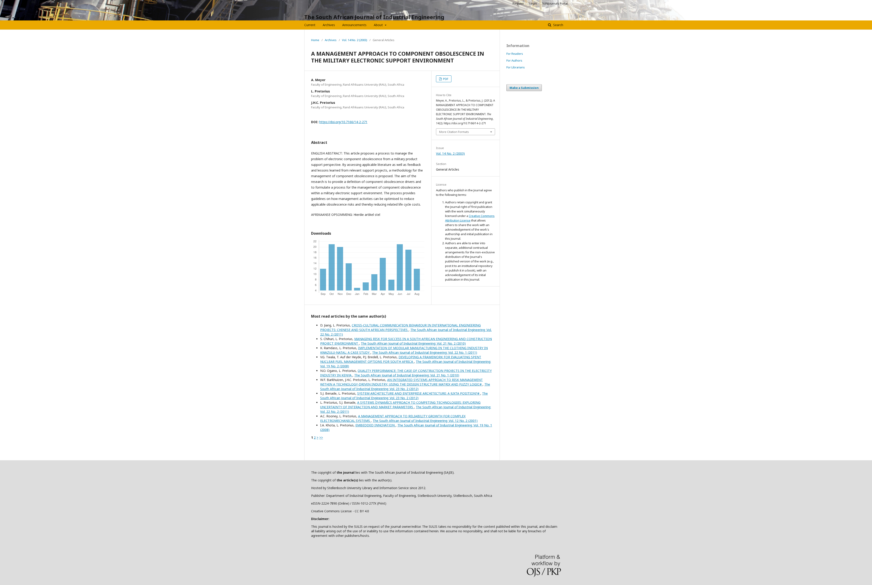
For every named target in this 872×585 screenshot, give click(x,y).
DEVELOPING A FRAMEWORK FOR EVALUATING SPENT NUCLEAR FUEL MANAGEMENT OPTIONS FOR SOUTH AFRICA (400, 359)
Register (518, 3)
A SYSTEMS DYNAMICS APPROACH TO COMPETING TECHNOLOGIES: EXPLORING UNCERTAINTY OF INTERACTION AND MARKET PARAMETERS (400, 404)
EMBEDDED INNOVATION (375, 425)
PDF (445, 79)
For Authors (514, 60)
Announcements (354, 25)
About (379, 25)
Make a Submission (524, 88)
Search (557, 25)
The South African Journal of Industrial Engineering (374, 17)
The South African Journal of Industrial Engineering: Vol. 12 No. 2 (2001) (425, 420)
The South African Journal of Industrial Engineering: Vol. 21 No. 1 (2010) (406, 375)
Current (309, 25)
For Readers (514, 54)
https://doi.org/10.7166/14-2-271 (343, 122)
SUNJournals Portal (555, 3)
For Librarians (515, 67)
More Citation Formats (454, 132)
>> (321, 437)
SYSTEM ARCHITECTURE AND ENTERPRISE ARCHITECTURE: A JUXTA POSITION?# (418, 393)
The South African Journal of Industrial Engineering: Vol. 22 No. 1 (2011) (424, 352)
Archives (329, 25)
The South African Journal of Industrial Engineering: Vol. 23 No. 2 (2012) (405, 386)
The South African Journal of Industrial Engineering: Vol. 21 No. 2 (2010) (413, 343)
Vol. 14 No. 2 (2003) (354, 40)
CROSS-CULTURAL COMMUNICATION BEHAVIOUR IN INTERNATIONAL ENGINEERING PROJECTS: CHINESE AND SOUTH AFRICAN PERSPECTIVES (400, 327)
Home (315, 40)
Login (533, 3)
